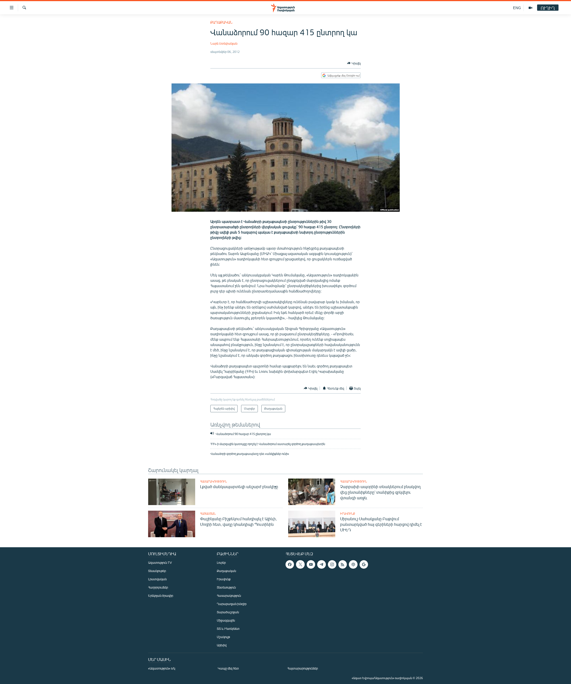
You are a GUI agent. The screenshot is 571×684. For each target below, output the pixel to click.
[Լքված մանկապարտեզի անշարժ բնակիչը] (171, 492)
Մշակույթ (223, 637)
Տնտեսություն (226, 587)
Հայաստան (208, 513)
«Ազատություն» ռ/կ (161, 668)
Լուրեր (221, 562)
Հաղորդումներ (158, 587)
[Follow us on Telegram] (321, 564)
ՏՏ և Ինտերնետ (228, 628)
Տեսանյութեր (157, 571)
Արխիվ (221, 645)
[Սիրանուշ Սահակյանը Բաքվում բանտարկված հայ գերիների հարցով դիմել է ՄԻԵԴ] (311, 524)
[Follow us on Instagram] (332, 564)
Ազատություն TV (160, 562)
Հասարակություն (213, 481)
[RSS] (342, 564)
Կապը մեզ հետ (228, 668)
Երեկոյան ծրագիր (160, 595)
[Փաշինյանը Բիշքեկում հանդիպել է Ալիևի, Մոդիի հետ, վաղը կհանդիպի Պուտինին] (171, 524)
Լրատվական (157, 579)
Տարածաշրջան (228, 612)
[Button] (354, 63)
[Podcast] (353, 564)
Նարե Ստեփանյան (223, 43)
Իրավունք (347, 513)
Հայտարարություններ (302, 668)
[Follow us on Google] (364, 564)
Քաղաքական (221, 22)
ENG (517, 8)
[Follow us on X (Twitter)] (300, 564)
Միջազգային (226, 620)
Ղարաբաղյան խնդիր (231, 604)
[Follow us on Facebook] (290, 564)
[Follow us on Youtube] (311, 564)
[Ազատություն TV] (530, 7)
